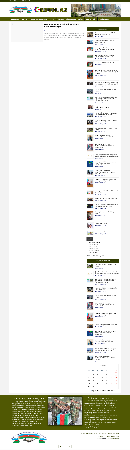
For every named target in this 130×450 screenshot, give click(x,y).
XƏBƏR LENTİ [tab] (102, 29)
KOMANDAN (25, 19)
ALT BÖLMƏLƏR (103, 19)
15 (89, 380)
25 (102, 384)
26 (106, 384)
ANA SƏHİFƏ (15, 19)
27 (111, 384)
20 (111, 380)
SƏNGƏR (51, 19)
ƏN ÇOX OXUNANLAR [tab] (103, 261)
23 (93, 384)
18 (102, 380)
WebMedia (103, 438)
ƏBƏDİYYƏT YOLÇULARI (39, 19)
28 (116, 384)
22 (89, 384)
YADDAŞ (88, 19)
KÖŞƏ (95, 19)
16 (93, 380)
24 (97, 384)
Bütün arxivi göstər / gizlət (95, 256)
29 (89, 387)
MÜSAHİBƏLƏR (71, 19)
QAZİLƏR (80, 19)
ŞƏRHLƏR (61, 19)
